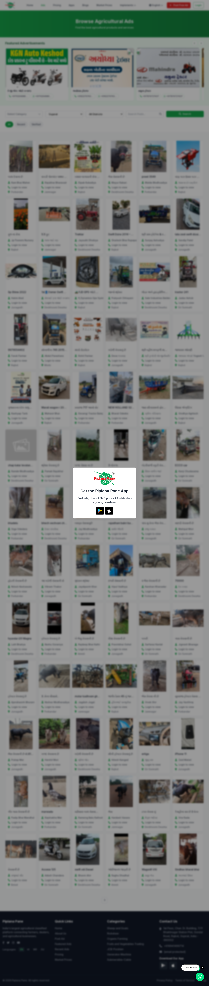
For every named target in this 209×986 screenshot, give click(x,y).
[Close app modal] (132, 471)
